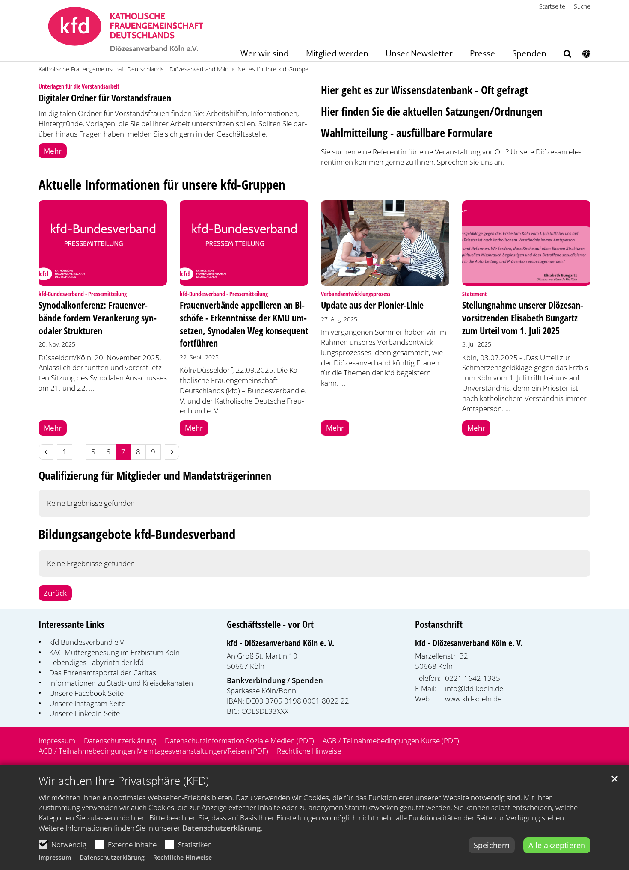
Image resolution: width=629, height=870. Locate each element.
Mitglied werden (337, 54)
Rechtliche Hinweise (182, 857)
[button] (561, 55)
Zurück (55, 593)
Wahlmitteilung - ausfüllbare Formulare (407, 132)
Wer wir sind (264, 54)
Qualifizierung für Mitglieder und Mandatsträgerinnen (155, 475)
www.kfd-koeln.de (473, 699)
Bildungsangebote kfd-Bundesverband (137, 534)
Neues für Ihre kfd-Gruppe (273, 69)
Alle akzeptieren (556, 845)
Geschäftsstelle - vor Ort (270, 624)
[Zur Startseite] (126, 30)
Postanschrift (439, 624)
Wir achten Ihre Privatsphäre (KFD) (124, 780)
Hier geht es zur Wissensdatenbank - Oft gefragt (424, 90)
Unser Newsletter (419, 54)
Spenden (529, 54)
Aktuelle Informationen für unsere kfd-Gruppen (162, 184)
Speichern (492, 845)
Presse (482, 54)
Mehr (53, 151)
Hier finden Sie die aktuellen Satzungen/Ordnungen (432, 111)
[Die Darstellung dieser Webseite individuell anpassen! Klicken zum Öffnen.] (580, 55)
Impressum (55, 857)
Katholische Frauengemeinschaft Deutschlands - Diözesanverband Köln (133, 69)
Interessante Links (71, 624)
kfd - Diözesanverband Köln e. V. (280, 643)
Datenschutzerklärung (221, 828)
